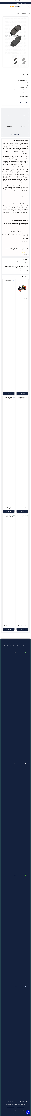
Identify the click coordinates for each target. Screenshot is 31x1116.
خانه (29, 13)
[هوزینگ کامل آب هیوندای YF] (22, 452)
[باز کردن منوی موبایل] (28, 6)
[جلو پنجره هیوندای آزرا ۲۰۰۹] (22, 570)
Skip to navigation (18, 0)
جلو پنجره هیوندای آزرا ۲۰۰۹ (22, 625)
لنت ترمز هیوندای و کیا (17, 205)
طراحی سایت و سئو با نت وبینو (15, 1113)
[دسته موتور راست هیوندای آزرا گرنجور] (8, 570)
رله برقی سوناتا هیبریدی (22, 297)
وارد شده (15, 270)
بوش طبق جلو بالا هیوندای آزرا (9, 508)
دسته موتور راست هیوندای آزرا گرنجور (9, 626)
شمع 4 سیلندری (9, 390)
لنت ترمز (18, 13)
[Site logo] (15, 6)
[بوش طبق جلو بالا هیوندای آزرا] (8, 452)
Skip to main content (26, 0)
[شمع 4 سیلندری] (8, 335)
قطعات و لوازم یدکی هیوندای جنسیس (12, 248)
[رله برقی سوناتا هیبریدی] (22, 288)
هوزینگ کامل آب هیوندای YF (22, 507)
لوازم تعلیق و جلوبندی (23, 13)
